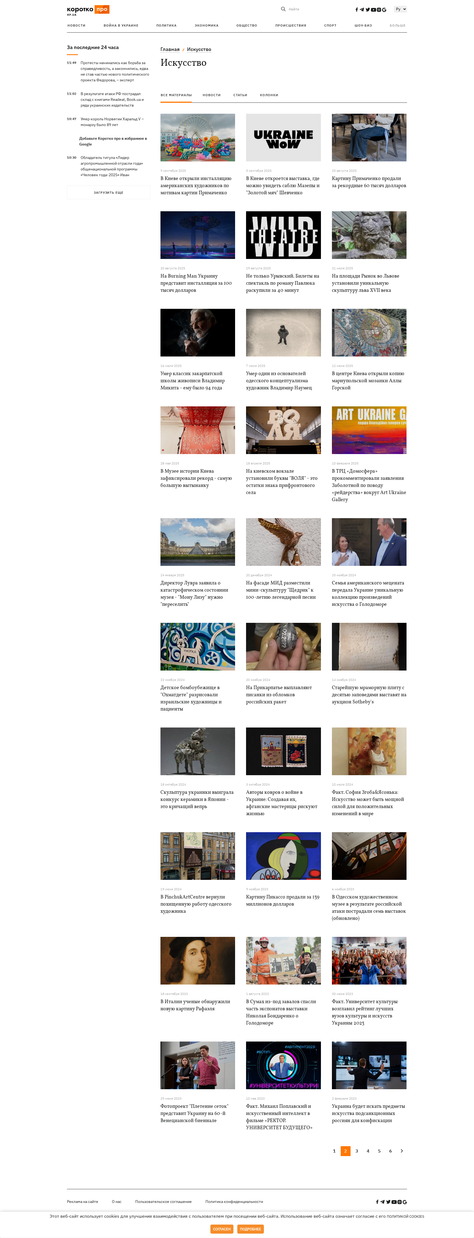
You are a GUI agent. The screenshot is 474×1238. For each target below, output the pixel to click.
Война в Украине (121, 25)
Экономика (207, 25)
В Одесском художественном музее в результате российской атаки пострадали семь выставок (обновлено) (369, 908)
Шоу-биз (363, 25)
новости (212, 95)
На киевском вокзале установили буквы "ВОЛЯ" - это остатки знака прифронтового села (282, 482)
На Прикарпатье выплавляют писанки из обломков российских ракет (279, 695)
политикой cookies (405, 1216)
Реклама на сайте (82, 1201)
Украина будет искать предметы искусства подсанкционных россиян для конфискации (368, 1113)
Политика (166, 25)
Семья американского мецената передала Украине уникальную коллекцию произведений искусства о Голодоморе (368, 594)
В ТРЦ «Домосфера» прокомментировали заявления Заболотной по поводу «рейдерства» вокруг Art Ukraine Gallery (369, 485)
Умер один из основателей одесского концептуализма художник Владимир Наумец (279, 381)
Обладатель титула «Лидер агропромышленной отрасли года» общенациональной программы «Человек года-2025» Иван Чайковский (112, 169)
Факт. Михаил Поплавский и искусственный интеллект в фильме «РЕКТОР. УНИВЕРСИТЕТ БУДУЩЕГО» (279, 1117)
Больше (398, 25)
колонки (269, 95)
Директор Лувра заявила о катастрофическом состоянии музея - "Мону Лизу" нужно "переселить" (194, 594)
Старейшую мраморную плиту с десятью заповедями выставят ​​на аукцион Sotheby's (369, 695)
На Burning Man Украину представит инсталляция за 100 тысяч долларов (196, 283)
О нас (117, 1201)
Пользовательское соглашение (163, 1201)
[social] (356, 9)
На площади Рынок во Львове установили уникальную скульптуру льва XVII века (365, 283)
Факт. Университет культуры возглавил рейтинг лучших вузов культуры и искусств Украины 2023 (365, 1013)
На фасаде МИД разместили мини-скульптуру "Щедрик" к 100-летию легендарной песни (281, 590)
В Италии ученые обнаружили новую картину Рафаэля (195, 1005)
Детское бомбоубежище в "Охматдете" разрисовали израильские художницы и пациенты (191, 698)
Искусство (199, 49)
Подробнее (250, 1229)
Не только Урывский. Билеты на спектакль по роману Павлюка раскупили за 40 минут (282, 283)
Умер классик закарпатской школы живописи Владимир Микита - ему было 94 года (192, 381)
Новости (76, 25)
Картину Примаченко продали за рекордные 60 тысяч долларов (369, 182)
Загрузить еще (108, 192)
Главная (170, 49)
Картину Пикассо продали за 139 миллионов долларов (282, 901)
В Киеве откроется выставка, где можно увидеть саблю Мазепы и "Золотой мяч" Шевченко (283, 185)
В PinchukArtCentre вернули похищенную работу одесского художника (196, 904)
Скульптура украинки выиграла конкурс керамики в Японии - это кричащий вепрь (197, 799)
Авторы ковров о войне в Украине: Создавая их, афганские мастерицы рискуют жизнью (281, 803)
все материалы (176, 95)
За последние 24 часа (93, 47)
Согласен (222, 1229)
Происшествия (290, 25)
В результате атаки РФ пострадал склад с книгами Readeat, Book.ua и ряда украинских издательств (112, 99)
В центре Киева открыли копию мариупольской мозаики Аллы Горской (368, 381)
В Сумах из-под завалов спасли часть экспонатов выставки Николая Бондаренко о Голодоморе (281, 1013)
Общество (246, 25)
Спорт (330, 25)
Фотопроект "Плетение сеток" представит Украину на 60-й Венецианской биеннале (194, 1113)
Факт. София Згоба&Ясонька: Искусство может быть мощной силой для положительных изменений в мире (368, 803)
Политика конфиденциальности (234, 1201)
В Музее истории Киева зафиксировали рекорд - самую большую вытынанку (196, 478)
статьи (240, 95)
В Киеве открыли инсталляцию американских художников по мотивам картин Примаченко (196, 185)
